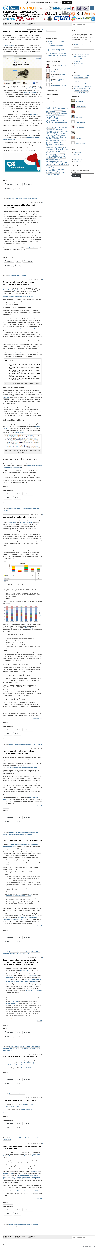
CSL (51, 115)
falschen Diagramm (30, 628)
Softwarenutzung (62, 147)
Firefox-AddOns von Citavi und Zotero (19, 1100)
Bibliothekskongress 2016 (10, 1048)
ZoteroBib (34, 198)
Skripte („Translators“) (30, 92)
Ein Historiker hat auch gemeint (11, 423)
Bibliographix (49, 110)
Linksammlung (77, 61)
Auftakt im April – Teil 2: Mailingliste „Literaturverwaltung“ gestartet (18, 752)
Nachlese (48, 137)
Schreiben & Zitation (14, 275)
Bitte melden (6, 1018)
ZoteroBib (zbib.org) (8, 45)
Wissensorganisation (50, 162)
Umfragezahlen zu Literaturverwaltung (19, 517)
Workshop (64, 163)
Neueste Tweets (51, 30)
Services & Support (23, 832)
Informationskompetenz (57, 124)
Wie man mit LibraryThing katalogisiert (20, 1057)
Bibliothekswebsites (58, 109)
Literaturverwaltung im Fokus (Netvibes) (84, 86)
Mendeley (52, 133)
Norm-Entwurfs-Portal (32, 247)
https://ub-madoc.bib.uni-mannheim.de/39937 (26, 1191)
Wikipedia (53, 159)
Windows (58, 159)
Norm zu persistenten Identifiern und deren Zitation (19, 206)
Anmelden (76, 154)
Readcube (63, 140)
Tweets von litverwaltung (52, 34)
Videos (57, 158)
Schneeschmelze (33, 975)
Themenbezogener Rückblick (52, 152)
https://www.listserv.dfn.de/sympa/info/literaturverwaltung (21, 767)
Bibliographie (77, 68)
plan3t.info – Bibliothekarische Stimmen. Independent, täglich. (82, 91)
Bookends (63, 111)
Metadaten (24, 508)
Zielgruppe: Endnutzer (53, 166)
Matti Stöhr (39, 806)
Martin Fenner (64, 131)
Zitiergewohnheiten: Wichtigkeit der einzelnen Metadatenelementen (18, 283)
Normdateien (12, 1226)
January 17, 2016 (26, 1068)
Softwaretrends (61, 149)
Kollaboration (13, 834)
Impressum (76, 46)
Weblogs (48, 159)
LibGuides (49, 131)
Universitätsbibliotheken (55, 156)
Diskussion (6, 953)
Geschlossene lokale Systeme (55, 121)
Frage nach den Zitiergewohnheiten (12, 290)
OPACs (19, 1226)
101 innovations (12, 522)
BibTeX (58, 111)
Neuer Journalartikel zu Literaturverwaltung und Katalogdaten (22, 1147)
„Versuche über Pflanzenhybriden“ (29, 328)
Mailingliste (29, 834)
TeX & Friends (9, 977)
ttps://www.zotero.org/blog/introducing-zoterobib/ (28, 88)
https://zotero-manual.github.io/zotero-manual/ (18, 895)
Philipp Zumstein (37, 718)
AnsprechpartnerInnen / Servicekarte (83, 54)
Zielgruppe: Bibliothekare (57, 164)
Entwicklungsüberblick (52, 119)
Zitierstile (23, 275)
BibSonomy (50, 111)
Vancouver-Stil (20, 432)
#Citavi (25, 1104)
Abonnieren (31, 23)
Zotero (29, 198)
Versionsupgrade (50, 157)
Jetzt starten (67, 2)
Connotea (48, 115)
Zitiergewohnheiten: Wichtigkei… (59, 85)
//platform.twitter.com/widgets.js (11, 1112)
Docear (48, 117)
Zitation (63, 172)
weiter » (39, 1231)
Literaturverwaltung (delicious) (81, 75)
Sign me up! (76, 175)
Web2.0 (63, 157)
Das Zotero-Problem (25, 970)
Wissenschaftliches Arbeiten (54, 161)
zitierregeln (36, 508)
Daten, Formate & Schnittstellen (18, 744)
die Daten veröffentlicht (26, 522)
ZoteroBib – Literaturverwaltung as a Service (22, 32)
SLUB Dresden (60, 144)
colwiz (64, 114)
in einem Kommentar (21, 353)
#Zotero (32, 1104)
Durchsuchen (20, 23)
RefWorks (49, 142)
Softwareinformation (52, 147)
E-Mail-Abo (75, 166)
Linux (54, 131)
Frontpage (7, 24)
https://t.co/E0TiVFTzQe (27, 1063)
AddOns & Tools (23, 1138)
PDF (60, 139)
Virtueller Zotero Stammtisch (17, 953)
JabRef (58, 125)
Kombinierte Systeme (56, 128)
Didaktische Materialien (80, 56)
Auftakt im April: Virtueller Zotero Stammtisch (22, 841)
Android (61, 108)
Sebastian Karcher (8, 1173)
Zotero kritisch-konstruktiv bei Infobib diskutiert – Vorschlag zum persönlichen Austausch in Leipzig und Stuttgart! (20, 962)
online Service (23, 198)
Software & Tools (14, 198)
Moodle (63, 135)
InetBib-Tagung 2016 (30, 1048)
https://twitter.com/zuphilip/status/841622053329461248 (18, 296)
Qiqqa (58, 140)
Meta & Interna (13, 832)
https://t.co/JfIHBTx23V (12, 1106)
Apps (66, 108)
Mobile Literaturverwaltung (54, 135)
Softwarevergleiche (55, 151)
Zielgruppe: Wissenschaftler (53, 172)
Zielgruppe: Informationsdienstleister (55, 168)
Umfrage (29, 508)
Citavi (35, 1138)
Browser (30, 1138)
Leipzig (38, 1048)
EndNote (55, 117)
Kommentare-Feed (78, 159)
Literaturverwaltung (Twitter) (81, 77)
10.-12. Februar (10, 1003)
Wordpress (58, 162)
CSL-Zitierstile (34, 114)
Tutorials (62, 152)
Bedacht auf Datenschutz (22, 144)
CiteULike (56, 113)
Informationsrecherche (51, 125)
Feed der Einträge (78, 157)
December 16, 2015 (26, 1109)
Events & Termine (14, 951)
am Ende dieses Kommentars (34, 990)
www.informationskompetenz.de (82, 88)
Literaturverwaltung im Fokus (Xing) (83, 84)
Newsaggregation (78, 63)
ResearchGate (57, 142)
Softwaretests (49, 149)
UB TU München (55, 154)
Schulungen (51, 144)
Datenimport (56, 115)
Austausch (6, 834)
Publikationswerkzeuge (51, 140)
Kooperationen (21, 834)
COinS (60, 113)
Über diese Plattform (79, 44)
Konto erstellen (77, 152)
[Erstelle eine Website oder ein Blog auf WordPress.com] (3, 1245)
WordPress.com (78, 161)
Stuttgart (5, 1050)
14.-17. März (14, 1001)
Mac (58, 131)
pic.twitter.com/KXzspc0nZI (14, 1065)
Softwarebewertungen (52, 146)
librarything (22, 1093)
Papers (56, 139)
